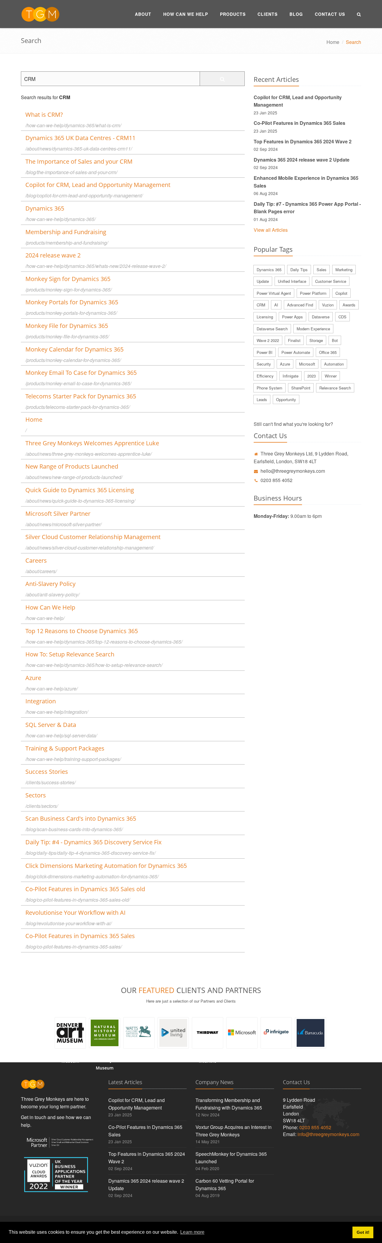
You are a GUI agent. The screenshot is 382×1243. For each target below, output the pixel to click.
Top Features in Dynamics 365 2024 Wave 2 (303, 141)
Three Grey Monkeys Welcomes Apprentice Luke (92, 443)
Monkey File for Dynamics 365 (66, 326)
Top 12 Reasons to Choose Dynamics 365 (81, 631)
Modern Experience (313, 329)
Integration (40, 701)
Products (233, 14)
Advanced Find (300, 305)
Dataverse (320, 317)
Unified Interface (292, 281)
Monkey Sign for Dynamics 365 (67, 279)
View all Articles (271, 229)
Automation (334, 364)
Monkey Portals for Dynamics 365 (71, 302)
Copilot (341, 293)
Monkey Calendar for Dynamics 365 (74, 349)
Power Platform (313, 293)
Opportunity (286, 399)
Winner (331, 376)
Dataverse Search (272, 329)
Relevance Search (335, 388)
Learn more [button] (192, 1232)
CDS (342, 317)
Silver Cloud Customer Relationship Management (93, 537)
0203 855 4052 (276, 480)
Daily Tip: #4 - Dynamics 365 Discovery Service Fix (93, 842)
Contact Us (330, 14)
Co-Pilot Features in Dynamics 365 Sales (80, 936)
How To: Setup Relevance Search (69, 654)
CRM (261, 305)
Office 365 (328, 352)
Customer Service (330, 281)
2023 (311, 376)
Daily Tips (299, 269)
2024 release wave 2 (53, 255)
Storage (316, 340)
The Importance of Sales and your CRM (79, 161)
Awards (349, 305)
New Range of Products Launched (71, 466)
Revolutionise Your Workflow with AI (75, 913)
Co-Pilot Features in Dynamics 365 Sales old (85, 889)
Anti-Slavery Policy (50, 584)
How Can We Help (185, 14)
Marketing (343, 269)
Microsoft (307, 364)
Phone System (269, 388)
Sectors (35, 795)
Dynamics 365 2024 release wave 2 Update (301, 159)
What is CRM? (44, 115)
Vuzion (328, 305)
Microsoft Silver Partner (57, 514)
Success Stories (46, 772)
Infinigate (290, 376)
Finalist (294, 340)
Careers (36, 560)
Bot (335, 340)
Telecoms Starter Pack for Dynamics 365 (80, 396)
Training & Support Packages (64, 748)
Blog (296, 14)
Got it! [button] (363, 1232)
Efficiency (265, 376)
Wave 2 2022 (268, 340)
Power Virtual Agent (274, 293)
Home (332, 42)
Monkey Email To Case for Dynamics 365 (81, 373)
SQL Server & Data (50, 725)
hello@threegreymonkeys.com (293, 470)
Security (264, 364)
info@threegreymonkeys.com (328, 1134)
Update (263, 281)
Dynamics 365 (44, 208)
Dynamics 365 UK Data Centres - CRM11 (80, 138)
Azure (33, 678)
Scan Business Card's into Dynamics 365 (80, 818)
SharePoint (300, 388)
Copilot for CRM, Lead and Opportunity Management (97, 185)
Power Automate (295, 352)
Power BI (264, 352)
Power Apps (292, 317)
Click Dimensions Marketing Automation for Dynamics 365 (106, 866)
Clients (268, 14)
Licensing (265, 317)
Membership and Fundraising (65, 232)
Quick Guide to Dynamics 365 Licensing (79, 490)
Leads (262, 399)
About (143, 14)
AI (276, 305)
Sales (321, 269)
